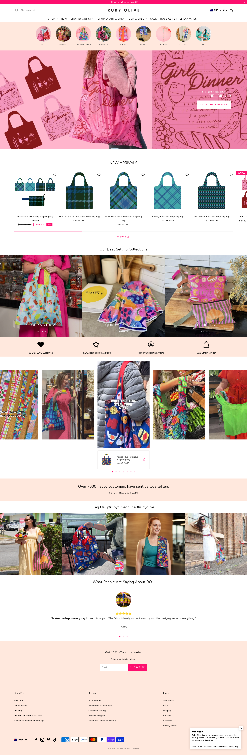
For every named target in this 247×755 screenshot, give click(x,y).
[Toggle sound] (144, 443)
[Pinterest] (49, 740)
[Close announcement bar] (244, 2)
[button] (31, 10)
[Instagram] (42, 740)
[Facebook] (36, 740)
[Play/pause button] (102, 366)
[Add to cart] (144, 459)
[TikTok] (55, 740)
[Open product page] (35, 190)
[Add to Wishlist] (55, 175)
